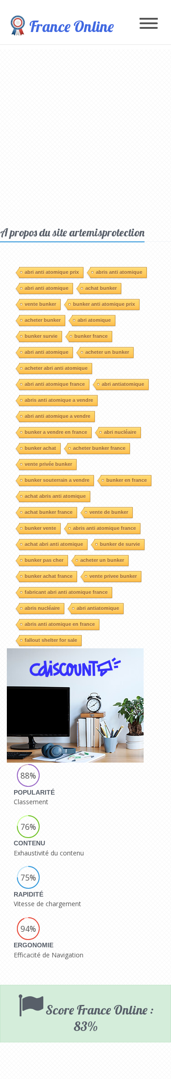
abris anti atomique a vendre (59, 400)
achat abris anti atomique (55, 496)
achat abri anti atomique (54, 544)
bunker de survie (120, 544)
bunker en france (126, 480)
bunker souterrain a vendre (57, 480)
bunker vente (40, 528)
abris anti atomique (119, 272)
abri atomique (94, 320)
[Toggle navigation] (149, 24)
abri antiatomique (123, 384)
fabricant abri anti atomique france (66, 592)
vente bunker (40, 304)
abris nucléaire (42, 608)
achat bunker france (49, 512)
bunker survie (41, 336)
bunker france (91, 336)
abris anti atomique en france (60, 624)
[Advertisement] (85, 135)
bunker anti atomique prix (104, 304)
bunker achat (40, 448)
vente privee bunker (113, 576)
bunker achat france (49, 576)
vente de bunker (108, 512)
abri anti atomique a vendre (57, 416)
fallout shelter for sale (51, 640)
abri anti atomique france (55, 384)
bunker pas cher (44, 560)
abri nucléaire (120, 432)
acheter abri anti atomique (56, 368)
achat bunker (101, 288)
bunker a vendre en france (56, 432)
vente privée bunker (48, 464)
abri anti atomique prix (52, 272)
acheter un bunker (107, 352)
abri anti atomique (46, 288)
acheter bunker (43, 320)
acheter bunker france (99, 448)
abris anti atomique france (104, 528)
